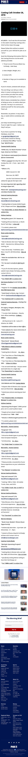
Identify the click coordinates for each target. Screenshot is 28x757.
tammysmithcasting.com (17, 190)
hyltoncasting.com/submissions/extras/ (14, 230)
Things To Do (4, 676)
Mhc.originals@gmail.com (10, 432)
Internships (15, 692)
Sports (15, 665)
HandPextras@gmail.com (9, 479)
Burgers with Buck (5, 668)
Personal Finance (16, 705)
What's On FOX (4, 699)
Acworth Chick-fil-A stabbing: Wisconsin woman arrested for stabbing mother (9, 597)
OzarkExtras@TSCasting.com (10, 380)
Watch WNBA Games (17, 734)
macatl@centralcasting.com (10, 201)
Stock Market (16, 710)
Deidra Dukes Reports (5, 693)
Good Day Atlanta (4, 665)
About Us (15, 679)
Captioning (15, 696)
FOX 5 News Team (17, 685)
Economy (15, 707)
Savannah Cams (16, 651)
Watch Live (22, 2)
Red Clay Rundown (5, 684)
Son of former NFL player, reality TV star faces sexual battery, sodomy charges (9, 591)
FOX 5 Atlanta (3, 17)
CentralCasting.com (8, 334)
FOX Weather (16, 656)
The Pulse (3, 682)
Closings (14, 648)
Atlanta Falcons (16, 668)
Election (3, 704)
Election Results (4, 708)
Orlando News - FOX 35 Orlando (5, 720)
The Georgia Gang (5, 687)
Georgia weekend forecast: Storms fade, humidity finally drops (9, 585)
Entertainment (4, 657)
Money (15, 704)
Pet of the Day (4, 673)
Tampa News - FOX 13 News (6, 718)
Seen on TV (15, 682)
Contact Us (15, 687)
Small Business (16, 712)
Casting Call (9, 17)
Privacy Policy (15, 635)
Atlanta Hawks (16, 669)
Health (2, 655)
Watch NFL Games (17, 718)
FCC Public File (16, 693)
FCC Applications (16, 695)
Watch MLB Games (17, 723)
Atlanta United (16, 671)
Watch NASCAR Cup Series (17, 725)
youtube (9, 743)
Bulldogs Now (4, 689)
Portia (2, 685)
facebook (11, 743)
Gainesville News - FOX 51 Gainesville (6, 723)
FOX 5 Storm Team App (17, 653)
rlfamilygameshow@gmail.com (11, 343)
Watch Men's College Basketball (17, 729)
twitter (14, 743)
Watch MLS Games (17, 735)
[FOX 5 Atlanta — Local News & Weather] (5, 2)
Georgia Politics (4, 707)
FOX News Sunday (5, 661)
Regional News (5, 715)
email (19, 743)
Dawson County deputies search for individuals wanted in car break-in (8, 602)
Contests (15, 684)
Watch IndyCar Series (17, 727)
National (3, 651)
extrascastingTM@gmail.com (11, 549)
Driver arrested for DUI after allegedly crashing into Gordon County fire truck (9, 608)
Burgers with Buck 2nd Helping (6, 695)
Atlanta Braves (16, 666)
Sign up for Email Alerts (18, 689)
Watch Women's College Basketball (17, 732)
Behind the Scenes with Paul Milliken (6, 691)
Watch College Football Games (18, 721)
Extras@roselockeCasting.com (12, 238)
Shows (3, 679)
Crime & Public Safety (5, 649)
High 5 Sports (16, 673)
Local (2, 648)
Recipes (2, 674)
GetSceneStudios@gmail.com (15, 295)
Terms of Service (15, 636)
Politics (2, 654)
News (2, 646)
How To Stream (16, 681)
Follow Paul (3, 671)
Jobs (14, 690)
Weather (15, 646)
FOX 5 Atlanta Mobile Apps (5, 659)
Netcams (15, 649)
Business (15, 708)
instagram (16, 743)
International (3, 652)
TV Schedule (3, 700)
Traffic (14, 655)
